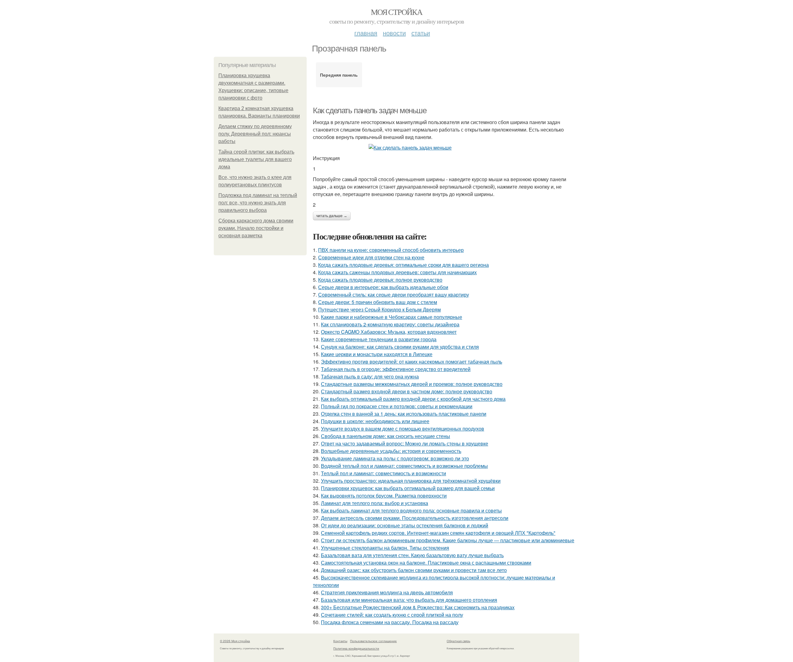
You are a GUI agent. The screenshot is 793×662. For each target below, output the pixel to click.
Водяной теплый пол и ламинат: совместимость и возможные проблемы (404, 465)
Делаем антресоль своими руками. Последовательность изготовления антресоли (414, 517)
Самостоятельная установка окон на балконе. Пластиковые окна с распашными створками (426, 562)
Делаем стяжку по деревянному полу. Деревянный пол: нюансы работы (255, 134)
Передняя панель (339, 75)
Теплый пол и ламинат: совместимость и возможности (383, 473)
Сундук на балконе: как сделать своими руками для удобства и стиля (400, 346)
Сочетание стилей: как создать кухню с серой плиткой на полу (392, 614)
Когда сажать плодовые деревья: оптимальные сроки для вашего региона (403, 264)
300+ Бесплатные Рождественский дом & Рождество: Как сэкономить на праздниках (418, 607)
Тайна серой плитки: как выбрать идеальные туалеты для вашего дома (256, 159)
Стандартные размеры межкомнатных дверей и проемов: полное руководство (411, 383)
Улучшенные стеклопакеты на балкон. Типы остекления (385, 547)
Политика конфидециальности (356, 648)
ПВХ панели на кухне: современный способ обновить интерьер (391, 249)
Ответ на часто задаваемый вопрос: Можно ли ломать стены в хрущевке (404, 443)
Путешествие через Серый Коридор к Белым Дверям (379, 309)
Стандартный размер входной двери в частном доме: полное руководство (406, 391)
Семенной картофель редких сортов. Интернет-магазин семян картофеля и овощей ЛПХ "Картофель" (438, 532)
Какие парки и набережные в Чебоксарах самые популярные (391, 316)
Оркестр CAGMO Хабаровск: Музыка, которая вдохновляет (389, 331)
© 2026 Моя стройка (235, 641)
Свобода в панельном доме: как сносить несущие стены (385, 436)
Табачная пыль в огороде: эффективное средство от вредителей (396, 369)
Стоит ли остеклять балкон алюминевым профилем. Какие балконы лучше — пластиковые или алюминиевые (447, 540)
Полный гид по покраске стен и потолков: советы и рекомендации (396, 406)
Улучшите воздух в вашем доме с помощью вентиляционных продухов (402, 428)
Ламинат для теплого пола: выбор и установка (374, 503)
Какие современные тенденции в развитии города (378, 339)
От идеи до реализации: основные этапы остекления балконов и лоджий (404, 525)
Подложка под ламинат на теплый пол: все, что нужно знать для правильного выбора (257, 203)
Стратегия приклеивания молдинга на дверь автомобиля (387, 592)
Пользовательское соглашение (373, 641)
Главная (365, 32)
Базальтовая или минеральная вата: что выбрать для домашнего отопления (409, 599)
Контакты (340, 641)
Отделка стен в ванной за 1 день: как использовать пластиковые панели (403, 413)
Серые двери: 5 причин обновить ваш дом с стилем (377, 302)
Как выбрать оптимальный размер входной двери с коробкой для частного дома (413, 398)
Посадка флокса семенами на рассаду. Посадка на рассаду (389, 622)
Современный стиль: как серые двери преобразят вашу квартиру (393, 294)
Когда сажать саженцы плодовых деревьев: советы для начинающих (397, 272)
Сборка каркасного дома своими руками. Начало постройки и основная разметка (255, 228)
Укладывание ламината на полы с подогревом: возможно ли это (395, 458)
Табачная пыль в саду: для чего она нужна (370, 376)
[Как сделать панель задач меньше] (446, 147)
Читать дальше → (331, 216)
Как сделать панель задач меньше (370, 110)
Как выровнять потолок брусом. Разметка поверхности (384, 495)
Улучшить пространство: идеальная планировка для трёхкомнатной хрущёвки (411, 480)
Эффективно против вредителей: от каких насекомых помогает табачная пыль (411, 361)
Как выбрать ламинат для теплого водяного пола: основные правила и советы (411, 510)
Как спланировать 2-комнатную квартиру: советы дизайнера (390, 324)
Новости (394, 32)
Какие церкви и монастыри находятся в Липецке (376, 354)
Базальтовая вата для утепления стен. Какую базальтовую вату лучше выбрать (412, 555)
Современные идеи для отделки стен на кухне (371, 257)
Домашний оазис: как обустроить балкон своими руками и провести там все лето (414, 570)
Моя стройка (396, 12)
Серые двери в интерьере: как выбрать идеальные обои (383, 287)
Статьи (420, 32)
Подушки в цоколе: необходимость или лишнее (375, 421)
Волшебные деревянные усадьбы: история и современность (391, 450)
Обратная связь (458, 641)
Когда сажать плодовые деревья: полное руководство (380, 279)
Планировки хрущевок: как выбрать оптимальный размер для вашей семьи (408, 488)
